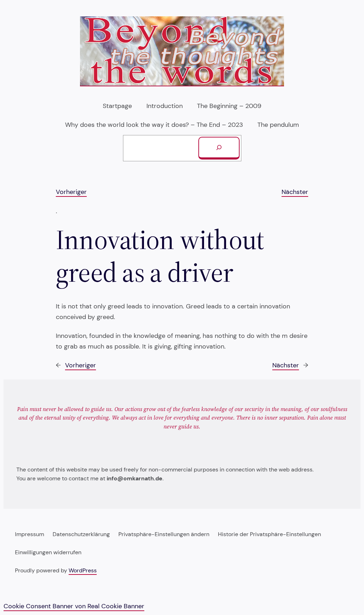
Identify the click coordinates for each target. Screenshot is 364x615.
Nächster (295, 192)
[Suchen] (219, 148)
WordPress (83, 570)
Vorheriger (71, 192)
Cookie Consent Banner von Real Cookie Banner (74, 606)
